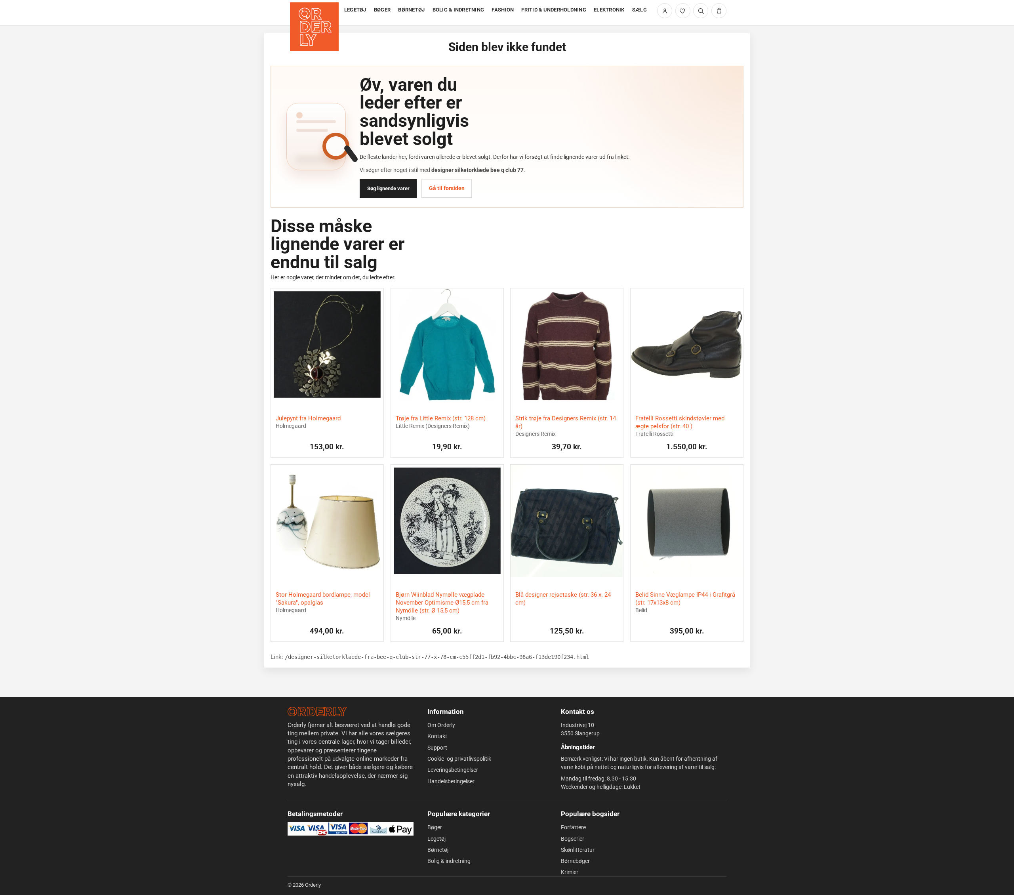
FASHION (503, 10)
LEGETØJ (355, 10)
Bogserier (572, 839)
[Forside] (315, 12)
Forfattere (573, 827)
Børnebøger (575, 861)
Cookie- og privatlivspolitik (459, 759)
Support (437, 747)
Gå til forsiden (447, 188)
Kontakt (437, 736)
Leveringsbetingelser (452, 770)
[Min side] (664, 10)
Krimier (569, 872)
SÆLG (639, 10)
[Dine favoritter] (682, 10)
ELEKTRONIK (609, 10)
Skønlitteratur (578, 850)
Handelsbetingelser (451, 781)
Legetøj (436, 839)
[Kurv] (718, 10)
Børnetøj (437, 850)
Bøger (434, 827)
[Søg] (700, 10)
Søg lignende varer (388, 188)
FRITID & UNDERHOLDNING (553, 10)
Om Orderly (441, 725)
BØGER (382, 10)
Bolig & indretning (449, 861)
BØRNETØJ (411, 10)
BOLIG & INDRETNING (458, 10)
